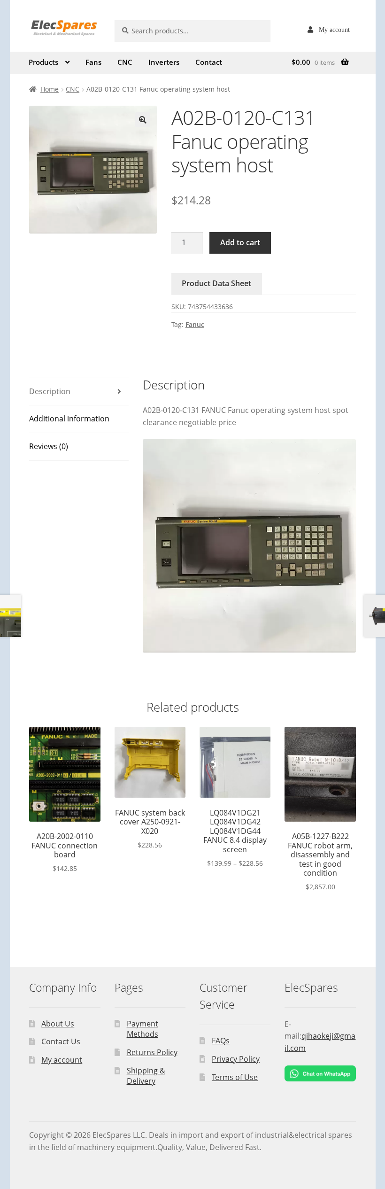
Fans (93, 62)
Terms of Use (235, 1077)
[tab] (79, 392)
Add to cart (240, 242)
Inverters (163, 62)
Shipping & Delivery (146, 1076)
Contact (208, 62)
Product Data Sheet (216, 283)
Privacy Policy (236, 1059)
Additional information (69, 418)
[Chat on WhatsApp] (320, 1073)
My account (334, 29)
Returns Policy (152, 1052)
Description (49, 391)
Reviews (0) (48, 446)
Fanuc (194, 324)
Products (43, 62)
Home (49, 89)
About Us (57, 1023)
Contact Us (60, 1041)
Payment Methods (142, 1029)
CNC (124, 62)
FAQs (221, 1040)
